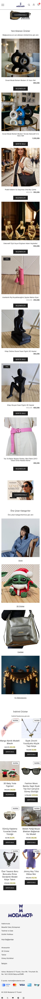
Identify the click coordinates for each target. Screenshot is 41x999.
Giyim (20, 561)
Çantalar (21, 652)
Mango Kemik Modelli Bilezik (10, 742)
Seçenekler (20, 89)
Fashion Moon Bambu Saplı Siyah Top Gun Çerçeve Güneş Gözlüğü (31, 787)
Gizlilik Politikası (7, 934)
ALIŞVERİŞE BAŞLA (20, 15)
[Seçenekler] (20, 58)
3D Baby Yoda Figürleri (10, 784)
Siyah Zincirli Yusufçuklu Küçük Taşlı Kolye (31, 743)
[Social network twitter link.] (7, 998)
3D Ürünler (20, 606)
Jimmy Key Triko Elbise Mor (31, 872)
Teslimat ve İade (7, 931)
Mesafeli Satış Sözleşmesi (10, 927)
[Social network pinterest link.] (18, 998)
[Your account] (34, 5)
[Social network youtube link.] (13, 998)
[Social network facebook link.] (2, 998)
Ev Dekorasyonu (20, 698)
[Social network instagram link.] (23, 998)
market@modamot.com (16, 981)
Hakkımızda (5, 924)
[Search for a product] (29, 4)
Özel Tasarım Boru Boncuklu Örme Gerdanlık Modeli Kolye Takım (9, 875)
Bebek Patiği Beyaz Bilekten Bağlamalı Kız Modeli (31, 831)
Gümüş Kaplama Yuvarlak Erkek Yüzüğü (9, 831)
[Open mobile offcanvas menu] (2, 4)
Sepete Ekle (21, 144)
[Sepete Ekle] (20, 112)
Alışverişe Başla (20, 495)
